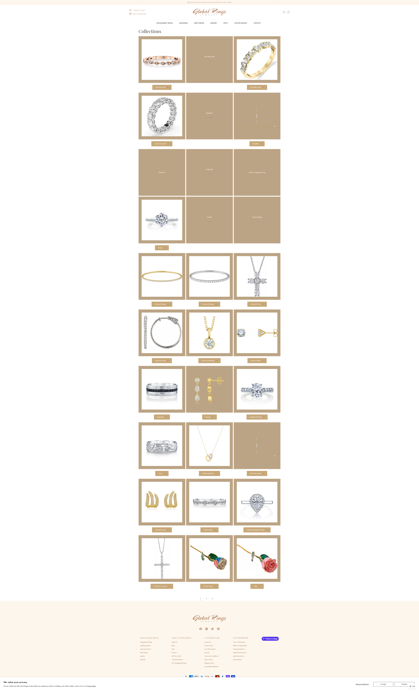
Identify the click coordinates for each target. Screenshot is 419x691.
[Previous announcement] (139, 2)
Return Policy (208, 659)
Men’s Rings (144, 652)
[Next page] (218, 598)
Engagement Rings (165, 23)
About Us (174, 642)
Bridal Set (162, 172)
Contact (209, 217)
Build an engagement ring (257, 172)
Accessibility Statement (211, 666)
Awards (206, 652)
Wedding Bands (145, 646)
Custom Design (257, 217)
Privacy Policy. (91, 686)
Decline (404, 684)
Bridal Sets (209, 169)
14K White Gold (209, 57)
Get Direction (237, 659)
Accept (383, 684)
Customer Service (177, 659)
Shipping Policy (209, 663)
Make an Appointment (240, 646)
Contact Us (207, 642)
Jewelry (214, 23)
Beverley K (209, 113)
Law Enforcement (209, 649)
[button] (284, 12)
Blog (173, 646)
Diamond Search (145, 649)
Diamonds (183, 23)
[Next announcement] (279, 2)
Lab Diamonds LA (238, 656)
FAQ (173, 649)
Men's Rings (199, 23)
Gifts (225, 23)
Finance (174, 652)
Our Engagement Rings (179, 663)
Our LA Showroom (239, 642)
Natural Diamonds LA (240, 652)
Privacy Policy (208, 646)
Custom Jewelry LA (239, 649)
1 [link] (200, 598)
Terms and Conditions (211, 656)
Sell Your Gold (176, 656)
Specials (142, 659)
